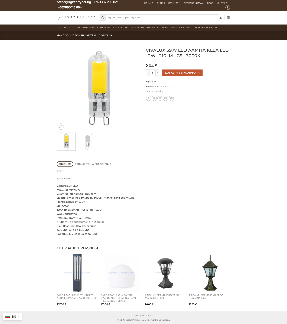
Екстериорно (84, 27)
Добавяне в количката (182, 72)
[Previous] (62, 88)
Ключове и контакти (207, 27)
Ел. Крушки (186, 27)
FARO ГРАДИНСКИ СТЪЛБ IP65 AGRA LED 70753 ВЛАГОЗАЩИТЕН (77, 296)
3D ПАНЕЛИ (103, 27)
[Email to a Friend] (160, 98)
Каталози (174, 3)
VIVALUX (106, 35)
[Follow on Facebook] (227, 7)
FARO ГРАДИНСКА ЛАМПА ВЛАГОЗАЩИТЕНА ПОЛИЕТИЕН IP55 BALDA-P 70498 (119, 298)
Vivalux (159, 91)
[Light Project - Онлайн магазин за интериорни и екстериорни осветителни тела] (76, 17)
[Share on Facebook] (148, 98)
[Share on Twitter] (154, 98)
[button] (220, 17)
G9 (160, 86)
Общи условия (143, 315)
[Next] (136, 88)
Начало (148, 3)
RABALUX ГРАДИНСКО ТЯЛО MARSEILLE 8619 (162, 296)
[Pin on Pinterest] (165, 98)
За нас (161, 3)
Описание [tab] (65, 164)
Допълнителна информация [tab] (93, 164)
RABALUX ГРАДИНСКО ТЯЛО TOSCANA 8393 (206, 296)
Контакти (222, 3)
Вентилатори (120, 27)
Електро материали (142, 27)
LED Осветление (167, 27)
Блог (210, 3)
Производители (194, 3)
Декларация (65, 178)
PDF (59, 171)
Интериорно (64, 27)
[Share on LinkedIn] (171, 98)
